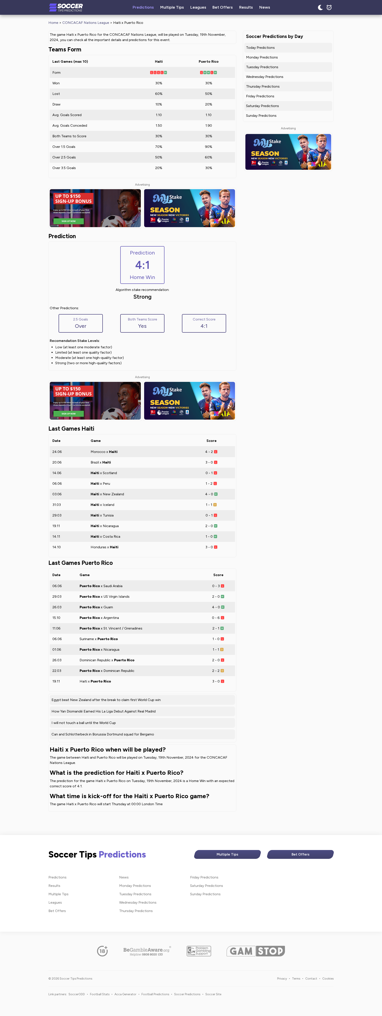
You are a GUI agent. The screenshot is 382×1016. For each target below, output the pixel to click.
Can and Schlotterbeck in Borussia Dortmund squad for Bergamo (103, 734)
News (264, 7)
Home (53, 23)
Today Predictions (260, 47)
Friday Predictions (260, 96)
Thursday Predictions (263, 86)
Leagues (198, 7)
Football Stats (99, 994)
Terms (296, 978)
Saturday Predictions (262, 106)
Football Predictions (155, 994)
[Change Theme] (320, 7)
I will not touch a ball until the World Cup (84, 723)
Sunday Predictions (261, 115)
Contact (311, 978)
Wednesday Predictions (264, 77)
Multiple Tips (172, 7)
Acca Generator (125, 994)
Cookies (328, 978)
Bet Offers (222, 7)
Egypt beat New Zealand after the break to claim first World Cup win (106, 700)
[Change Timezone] (329, 7)
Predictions (143, 7)
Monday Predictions (262, 57)
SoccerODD (77, 994)
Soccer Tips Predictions (66, 7)
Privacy (282, 978)
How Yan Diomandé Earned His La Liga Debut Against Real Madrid (104, 711)
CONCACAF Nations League (85, 23)
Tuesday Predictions (262, 67)
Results (246, 7)
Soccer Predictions (187, 994)
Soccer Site (213, 994)
